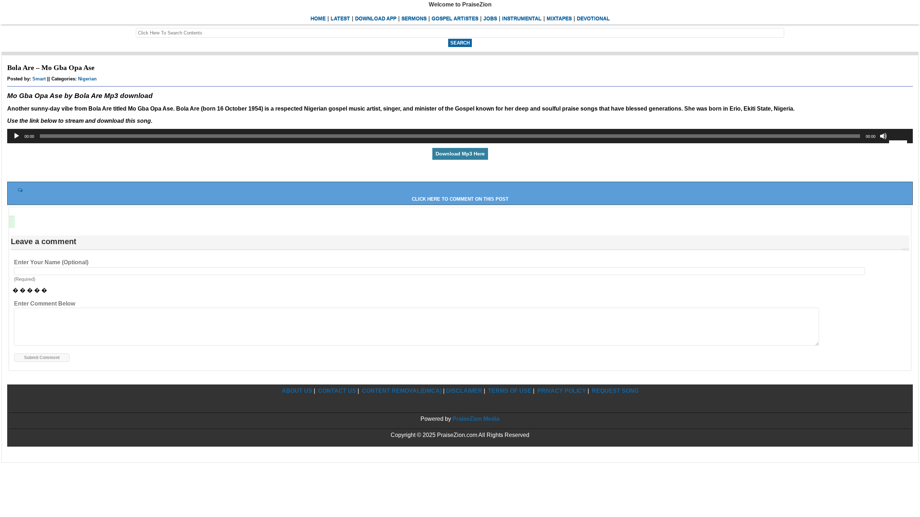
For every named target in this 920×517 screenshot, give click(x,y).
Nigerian (87, 78)
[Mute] (883, 136)
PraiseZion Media (476, 419)
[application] (460, 136)
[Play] (16, 136)
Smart (39, 78)
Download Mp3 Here (460, 154)
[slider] (899, 141)
